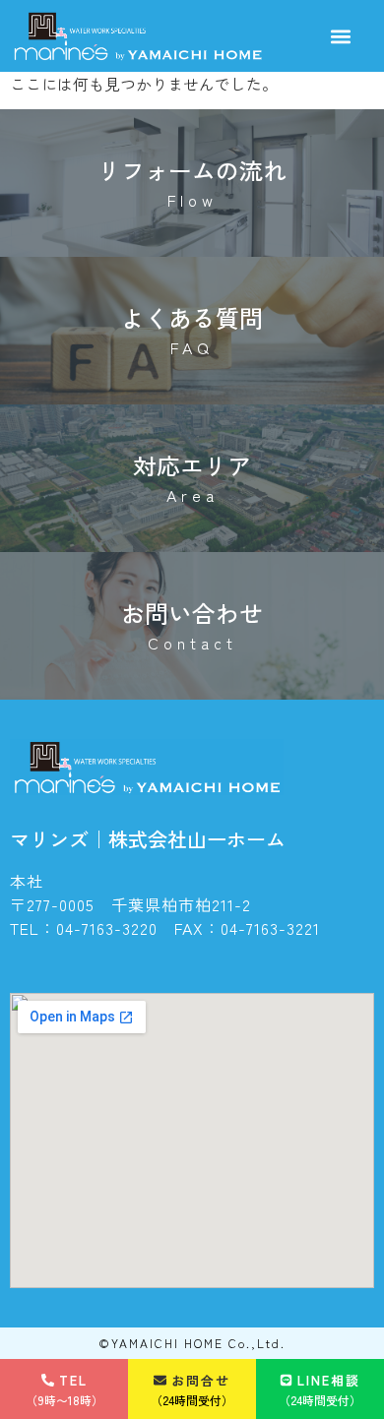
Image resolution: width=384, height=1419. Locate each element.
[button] (341, 36)
